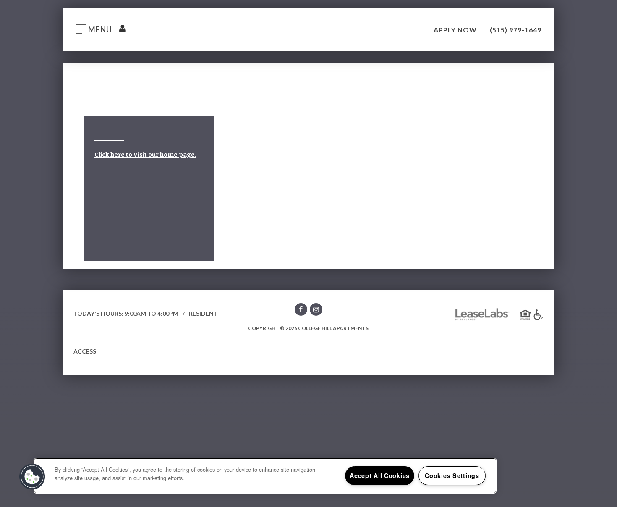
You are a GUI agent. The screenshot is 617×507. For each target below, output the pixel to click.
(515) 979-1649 (515, 30)
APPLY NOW (456, 30)
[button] (300, 310)
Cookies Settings (452, 475)
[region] (265, 476)
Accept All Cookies (380, 475)
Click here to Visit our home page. (145, 154)
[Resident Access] (122, 29)
